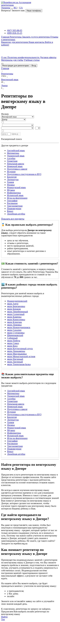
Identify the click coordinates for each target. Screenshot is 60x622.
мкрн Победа (13, 340)
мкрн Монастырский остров (21, 356)
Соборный (12, 338)
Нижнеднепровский (17, 301)
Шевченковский (15, 335)
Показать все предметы (12, 219)
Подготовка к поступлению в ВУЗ (24, 174)
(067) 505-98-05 (14, 30)
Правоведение (14, 208)
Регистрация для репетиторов (15, 66)
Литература (12, 179)
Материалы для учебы (12, 60)
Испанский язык (15, 195)
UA (21, 7)
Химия (10, 182)
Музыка (11, 190)
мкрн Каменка (14, 317)
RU (15, 7)
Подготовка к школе (17, 169)
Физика (11, 185)
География (12, 200)
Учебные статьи (32, 60)
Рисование (12, 203)
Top (3, 619)
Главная (5, 37)
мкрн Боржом (14, 309)
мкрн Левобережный (17, 311)
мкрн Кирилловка (16, 319)
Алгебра (11, 158)
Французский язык (16, 187)
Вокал (10, 211)
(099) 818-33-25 (14, 33)
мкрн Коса (12, 346)
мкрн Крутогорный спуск (20, 348)
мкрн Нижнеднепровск (18, 327)
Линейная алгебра (16, 214)
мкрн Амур (12, 303)
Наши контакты (37, 42)
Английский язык (16, 150)
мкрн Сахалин (14, 330)
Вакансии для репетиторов (15, 42)
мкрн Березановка (16, 306)
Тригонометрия (14, 206)
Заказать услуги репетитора (36, 37)
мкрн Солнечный (15, 314)
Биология (11, 177)
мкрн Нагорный (15, 359)
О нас (4, 57)
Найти (4, 617)
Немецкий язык (15, 166)
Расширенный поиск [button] (11, 139)
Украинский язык (15, 156)
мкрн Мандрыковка (17, 354)
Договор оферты (48, 57)
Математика (13, 153)
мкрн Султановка (15, 332)
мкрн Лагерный (15, 361)
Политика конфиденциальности (23, 57)
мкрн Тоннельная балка (19, 364)
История (11, 171)
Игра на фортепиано (17, 198)
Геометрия (12, 161)
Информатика (14, 192)
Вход (34, 66)
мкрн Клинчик (14, 322)
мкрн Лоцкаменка (16, 351)
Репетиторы (16, 37)
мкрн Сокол (13, 343)
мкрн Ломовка (14, 325)
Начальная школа (15, 163)
